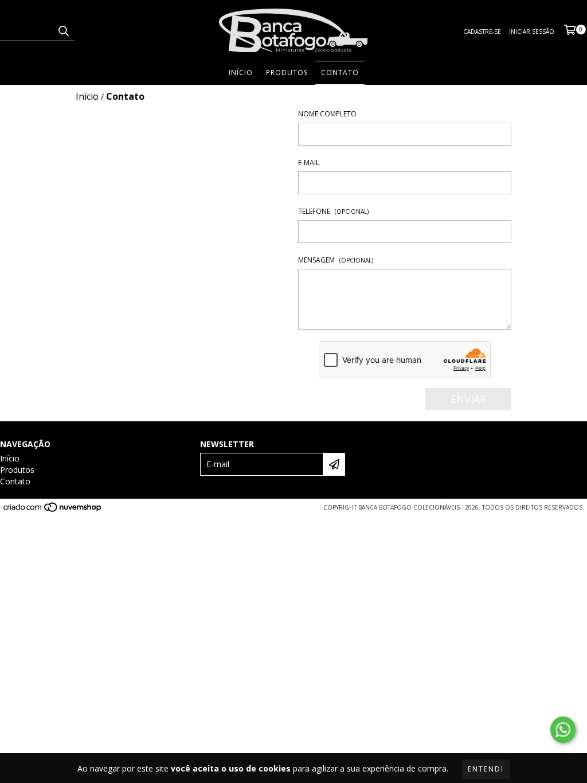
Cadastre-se (482, 32)
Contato (340, 72)
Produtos (287, 72)
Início (241, 72)
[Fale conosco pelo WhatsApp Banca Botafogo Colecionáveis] (563, 730)
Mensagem (335, 260)
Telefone (333, 211)
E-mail (308, 162)
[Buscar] (63, 30)
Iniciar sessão (531, 32)
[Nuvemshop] (53, 510)
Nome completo (327, 114)
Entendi (486, 769)
